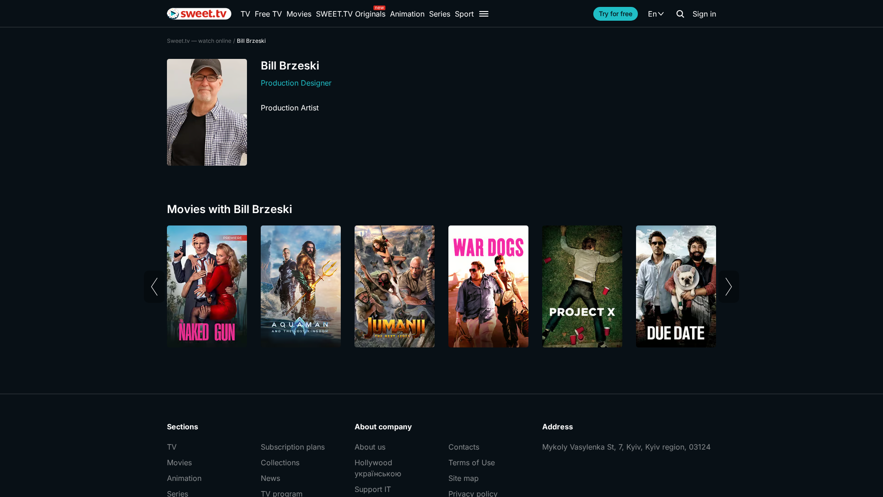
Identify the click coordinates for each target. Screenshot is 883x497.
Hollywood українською (378, 468)
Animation (407, 13)
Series (439, 13)
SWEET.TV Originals (350, 13)
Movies (299, 13)
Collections (280, 462)
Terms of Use (471, 462)
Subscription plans (293, 446)
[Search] (680, 14)
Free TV (268, 13)
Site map (463, 478)
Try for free (615, 13)
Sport (464, 13)
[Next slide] (728, 287)
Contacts (463, 446)
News (270, 478)
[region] (441, 286)
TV (245, 13)
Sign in (704, 13)
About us (370, 446)
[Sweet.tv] (199, 14)
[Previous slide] (154, 287)
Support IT (373, 489)
